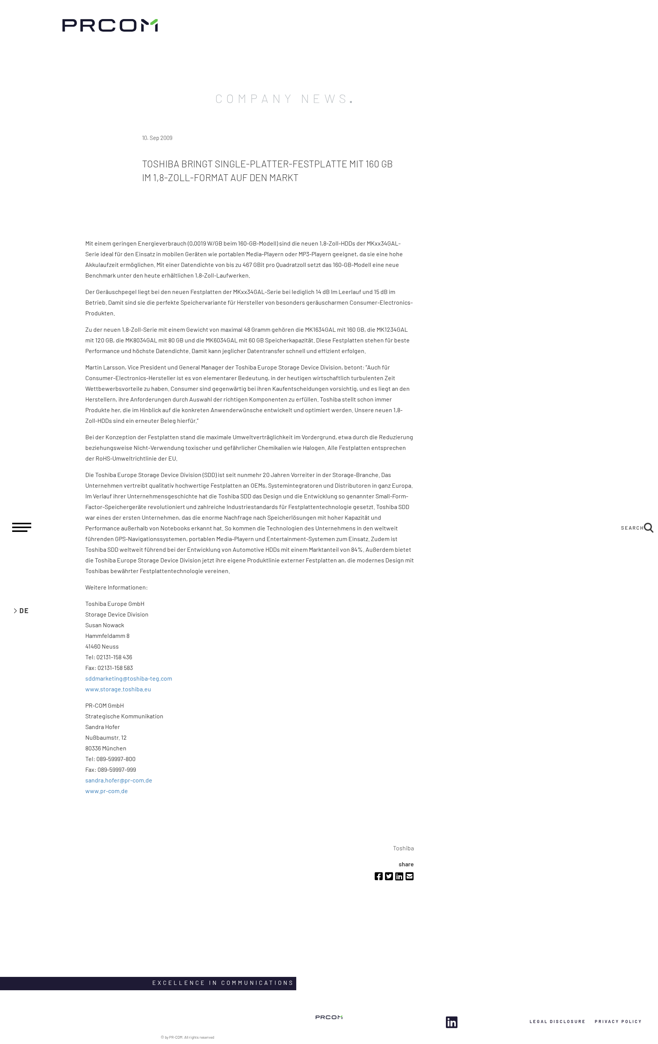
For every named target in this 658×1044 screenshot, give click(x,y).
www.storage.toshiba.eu (118, 688)
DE (24, 610)
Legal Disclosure (558, 1021)
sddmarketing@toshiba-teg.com (128, 678)
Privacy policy (618, 1021)
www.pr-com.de (106, 790)
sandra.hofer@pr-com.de (118, 780)
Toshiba (403, 847)
